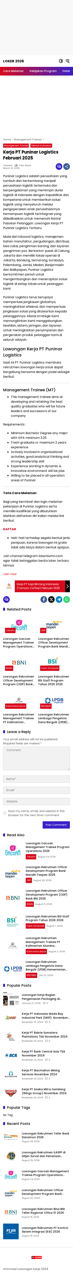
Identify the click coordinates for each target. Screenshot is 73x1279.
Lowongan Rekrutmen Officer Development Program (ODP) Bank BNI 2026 (18, 680)
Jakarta (10, 630)
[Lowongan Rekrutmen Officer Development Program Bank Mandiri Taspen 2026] (54, 625)
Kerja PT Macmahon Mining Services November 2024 (41, 1072)
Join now (10, 574)
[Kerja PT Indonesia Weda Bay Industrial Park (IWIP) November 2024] (11, 1018)
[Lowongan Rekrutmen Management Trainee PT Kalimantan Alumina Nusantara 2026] (19, 701)
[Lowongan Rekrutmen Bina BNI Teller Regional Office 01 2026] (11, 1212)
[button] (61, 61)
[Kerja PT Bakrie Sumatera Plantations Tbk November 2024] (11, 1036)
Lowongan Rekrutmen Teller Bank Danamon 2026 (45, 1135)
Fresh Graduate (49, 668)
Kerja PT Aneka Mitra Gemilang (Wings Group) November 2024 (44, 1091)
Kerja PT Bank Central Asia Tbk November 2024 (43, 1053)
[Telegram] (59, 599)
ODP (43, 630)
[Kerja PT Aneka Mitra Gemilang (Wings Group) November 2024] (11, 1093)
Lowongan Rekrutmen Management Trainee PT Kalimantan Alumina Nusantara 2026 (18, 718)
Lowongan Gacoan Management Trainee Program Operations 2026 (18, 643)
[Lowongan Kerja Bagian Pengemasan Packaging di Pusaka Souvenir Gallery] (11, 999)
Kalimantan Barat (15, 706)
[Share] (66, 166)
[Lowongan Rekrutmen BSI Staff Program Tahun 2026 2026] (54, 663)
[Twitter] (51, 599)
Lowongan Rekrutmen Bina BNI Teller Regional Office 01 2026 (43, 1211)
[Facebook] (43, 599)
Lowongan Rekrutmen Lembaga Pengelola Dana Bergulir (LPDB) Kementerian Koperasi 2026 (54, 718)
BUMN (9, 668)
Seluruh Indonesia (41, 145)
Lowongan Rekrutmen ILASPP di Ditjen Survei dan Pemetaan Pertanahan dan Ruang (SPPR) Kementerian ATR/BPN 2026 (43, 1154)
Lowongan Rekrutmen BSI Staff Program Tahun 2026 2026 (53, 680)
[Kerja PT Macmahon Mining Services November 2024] (11, 1074)
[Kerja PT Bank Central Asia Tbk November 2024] (11, 1055)
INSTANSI (46, 706)
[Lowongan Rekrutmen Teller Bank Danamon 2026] (11, 1137)
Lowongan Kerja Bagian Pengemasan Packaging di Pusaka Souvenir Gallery (41, 997)
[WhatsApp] (66, 599)
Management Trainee (16, 145)
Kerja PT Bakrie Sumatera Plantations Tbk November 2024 (45, 1035)
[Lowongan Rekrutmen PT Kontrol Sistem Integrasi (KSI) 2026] (11, 1231)
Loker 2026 (13, 61)
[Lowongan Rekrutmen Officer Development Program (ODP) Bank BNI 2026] (19, 663)
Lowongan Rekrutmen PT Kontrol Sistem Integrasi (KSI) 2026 (45, 1230)
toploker (7, 165)
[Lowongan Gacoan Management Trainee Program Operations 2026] (19, 625)
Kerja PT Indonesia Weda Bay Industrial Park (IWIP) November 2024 (45, 1016)
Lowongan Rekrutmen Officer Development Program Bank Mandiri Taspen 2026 (53, 643)
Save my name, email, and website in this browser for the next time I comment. (36, 813)
